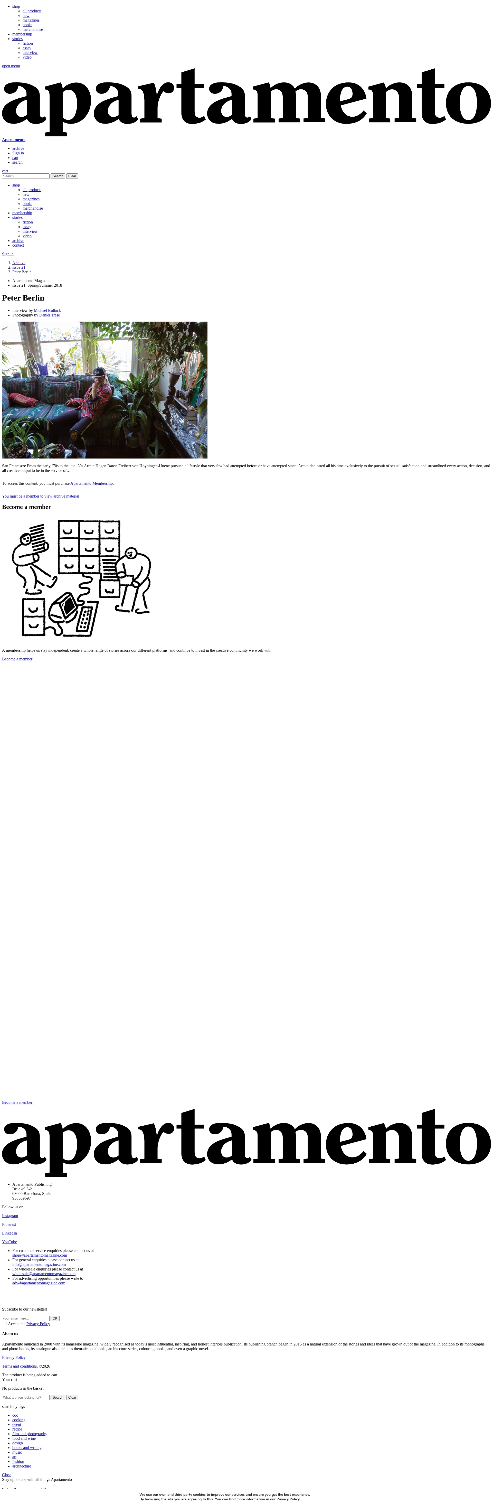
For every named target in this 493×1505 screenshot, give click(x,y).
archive (18, 148)
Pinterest (9, 1224)
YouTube (9, 1242)
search (17, 162)
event (16, 1424)
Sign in (18, 153)
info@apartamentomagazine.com (39, 1264)
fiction (28, 43)
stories (17, 38)
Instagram (10, 1215)
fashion (18, 1461)
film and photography (29, 1434)
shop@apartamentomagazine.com (39, 1255)
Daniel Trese (49, 315)
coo (15, 1415)
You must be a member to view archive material (40, 496)
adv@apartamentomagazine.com (38, 1283)
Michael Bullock (47, 310)
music (17, 1452)
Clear (72, 176)
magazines (31, 20)
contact (18, 245)
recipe (17, 1429)
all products (32, 11)
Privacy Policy (38, 1324)
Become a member (17, 659)
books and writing (27, 1447)
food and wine (24, 1438)
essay (27, 48)
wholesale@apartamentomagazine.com (43, 1274)
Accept (339, 1496)
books (27, 25)
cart (15, 157)
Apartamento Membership (91, 483)
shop (16, 6)
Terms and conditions (19, 1366)
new (26, 15)
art (14, 1457)
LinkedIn (9, 1233)
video (27, 57)
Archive (18, 262)
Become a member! (18, 1102)
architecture (21, 1466)
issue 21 (18, 267)
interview (30, 52)
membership (22, 34)
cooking (18, 1420)
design (17, 1443)
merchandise (33, 29)
